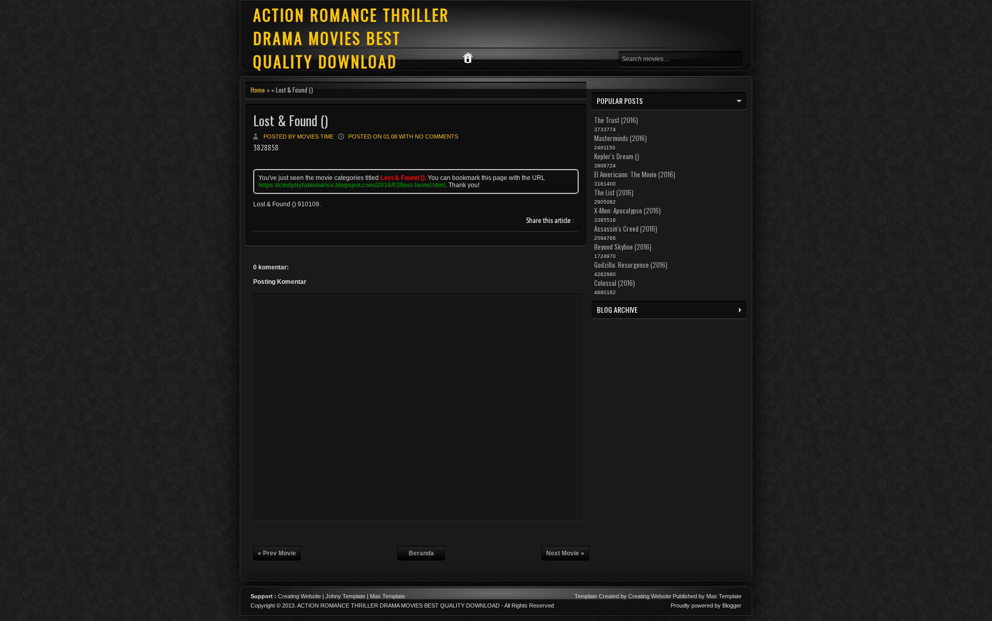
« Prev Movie (277, 553)
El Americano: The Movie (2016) (634, 174)
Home (258, 89)
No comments (436, 136)
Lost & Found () (290, 120)
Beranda (421, 553)
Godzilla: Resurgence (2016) (631, 265)
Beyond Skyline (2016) (623, 246)
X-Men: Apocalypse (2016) (627, 210)
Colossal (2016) (614, 283)
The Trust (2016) (616, 120)
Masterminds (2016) (620, 138)
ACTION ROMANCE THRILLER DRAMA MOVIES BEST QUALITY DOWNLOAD (351, 38)
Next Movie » (565, 553)
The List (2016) (613, 192)
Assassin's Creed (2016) (625, 228)
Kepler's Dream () (616, 156)
